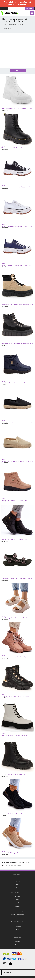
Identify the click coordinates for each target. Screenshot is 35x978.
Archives (17, 933)
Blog (17, 929)
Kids (17, 878)
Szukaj (29, 8)
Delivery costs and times (17, 914)
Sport (17, 888)
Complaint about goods (17, 921)
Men (17, 884)
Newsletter (18, 941)
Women (18, 881)
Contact (17, 896)
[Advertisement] (17, 50)
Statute (18, 899)
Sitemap (17, 906)
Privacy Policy (17, 903)
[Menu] (32, 13)
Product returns (17, 918)
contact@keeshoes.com (17, 4)
